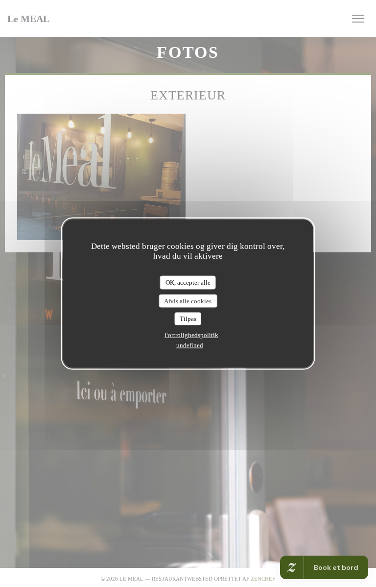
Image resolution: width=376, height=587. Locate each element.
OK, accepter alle (188, 282)
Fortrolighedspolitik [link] (191, 334)
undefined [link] (189, 344)
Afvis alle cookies (188, 300)
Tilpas (188, 318)
